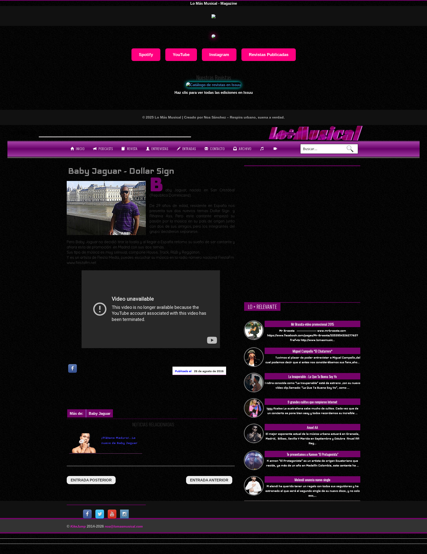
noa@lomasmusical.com (124, 526)
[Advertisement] (157, 393)
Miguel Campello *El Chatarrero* (312, 351)
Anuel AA (312, 427)
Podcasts (105, 148)
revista (131, 148)
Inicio (80, 148)
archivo (245, 148)
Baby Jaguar (99, 413)
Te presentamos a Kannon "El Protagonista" (312, 454)
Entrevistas (159, 148)
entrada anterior (209, 480)
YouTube (181, 54)
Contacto (217, 148)
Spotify (146, 54)
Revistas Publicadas (268, 54)
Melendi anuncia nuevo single (312, 479)
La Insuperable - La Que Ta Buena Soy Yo (312, 376)
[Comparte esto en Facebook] (73, 368)
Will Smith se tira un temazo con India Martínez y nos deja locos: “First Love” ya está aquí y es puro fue (140, 132)
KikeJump (78, 526)
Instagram (219, 54)
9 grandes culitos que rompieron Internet (312, 401)
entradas (188, 148)
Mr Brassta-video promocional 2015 (312, 324)
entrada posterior (91, 480)
